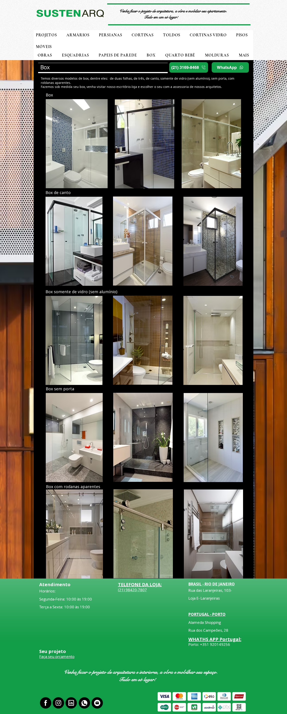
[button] (244, 55)
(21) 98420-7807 (132, 589)
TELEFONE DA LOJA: (140, 584)
